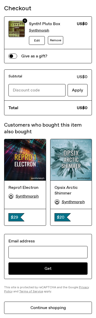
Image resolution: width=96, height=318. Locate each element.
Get (48, 268)
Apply (77, 90)
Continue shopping (48, 307)
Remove (55, 40)
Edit (37, 40)
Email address (21, 241)
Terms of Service (31, 291)
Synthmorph (39, 30)
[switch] (12, 56)
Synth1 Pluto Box (44, 23)
